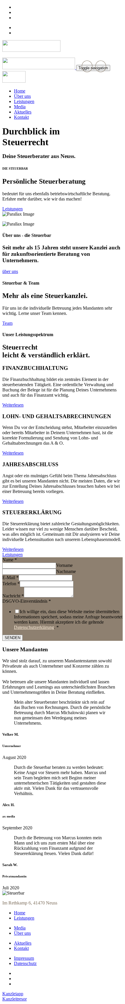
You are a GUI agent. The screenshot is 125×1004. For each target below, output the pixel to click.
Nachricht (13, 595)
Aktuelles (22, 943)
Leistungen (24, 918)
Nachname (66, 571)
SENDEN (12, 638)
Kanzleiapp (12, 993)
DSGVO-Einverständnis (26, 601)
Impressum (24, 958)
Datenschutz (25, 963)
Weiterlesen (13, 404)
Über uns (22, 933)
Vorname (64, 565)
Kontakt (21, 948)
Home (19, 912)
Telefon (11, 583)
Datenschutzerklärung (34, 627)
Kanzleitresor (14, 998)
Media (20, 927)
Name (9, 559)
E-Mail (10, 577)
